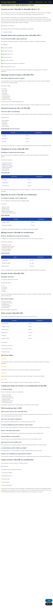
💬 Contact (49, 603)
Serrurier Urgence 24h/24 (8, 2)
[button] (33, 2)
